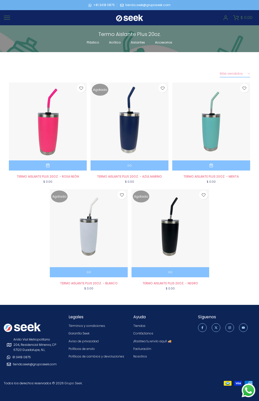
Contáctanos (143, 333)
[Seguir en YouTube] (243, 327)
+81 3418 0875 (104, 5)
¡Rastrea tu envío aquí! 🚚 (152, 341)
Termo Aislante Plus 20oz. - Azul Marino (129, 176)
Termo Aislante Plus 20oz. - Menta (211, 176)
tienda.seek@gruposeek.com (147, 5)
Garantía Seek (79, 333)
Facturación (142, 349)
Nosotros (140, 356)
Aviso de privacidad (84, 341)
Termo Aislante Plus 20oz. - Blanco (89, 283)
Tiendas (139, 326)
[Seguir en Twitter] (216, 327)
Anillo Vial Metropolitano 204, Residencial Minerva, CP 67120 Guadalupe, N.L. (34, 344)
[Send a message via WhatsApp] (248, 390)
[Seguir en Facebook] (202, 327)
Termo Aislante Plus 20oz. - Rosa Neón (48, 176)
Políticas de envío (82, 349)
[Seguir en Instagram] (229, 327)
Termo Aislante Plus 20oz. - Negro (170, 283)
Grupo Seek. (73, 383)
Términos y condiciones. (87, 326)
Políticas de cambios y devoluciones (96, 356)
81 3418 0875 (21, 357)
